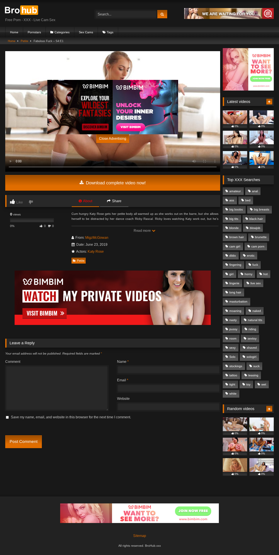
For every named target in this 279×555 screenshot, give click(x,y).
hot (265, 274)
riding (252, 329)
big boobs (236, 209)
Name (123, 361)
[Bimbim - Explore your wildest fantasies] (80, 107)
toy (248, 384)
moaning (235, 311)
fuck (255, 264)
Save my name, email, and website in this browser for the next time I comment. (71, 417)
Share (116, 201)
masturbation (238, 301)
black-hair (256, 218)
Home (14, 32)
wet (263, 384)
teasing (253, 375)
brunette (261, 237)
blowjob (255, 228)
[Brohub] (22, 10)
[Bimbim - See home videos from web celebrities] (248, 89)
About (87, 201)
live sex (255, 283)
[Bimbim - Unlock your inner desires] (145, 107)
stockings (235, 366)
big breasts (261, 209)
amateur (235, 191)
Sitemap (139, 536)
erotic (251, 255)
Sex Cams (86, 32)
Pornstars (34, 32)
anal (255, 191)
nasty (233, 320)
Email (122, 380)
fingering (235, 264)
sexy (232, 347)
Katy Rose (96, 251)
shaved (252, 347)
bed (247, 200)
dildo (232, 255)
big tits (233, 218)
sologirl (251, 356)
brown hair (236, 237)
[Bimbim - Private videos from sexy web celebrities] (113, 324)
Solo (232, 356)
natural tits (255, 320)
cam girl (234, 246)
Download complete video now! (115, 182)
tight (232, 384)
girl (231, 274)
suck (256, 366)
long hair (235, 292)
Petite (24, 41)
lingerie (234, 283)
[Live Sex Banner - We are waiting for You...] (229, 18)
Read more (142, 230)
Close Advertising (112, 138)
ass (231, 200)
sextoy (252, 338)
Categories (62, 32)
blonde (234, 228)
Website (123, 398)
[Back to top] (265, 542)
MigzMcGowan (96, 237)
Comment (12, 361)
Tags (110, 32)
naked (256, 311)
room (232, 338)
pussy (233, 329)
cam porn (257, 246)
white (232, 393)
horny (248, 274)
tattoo (233, 375)
